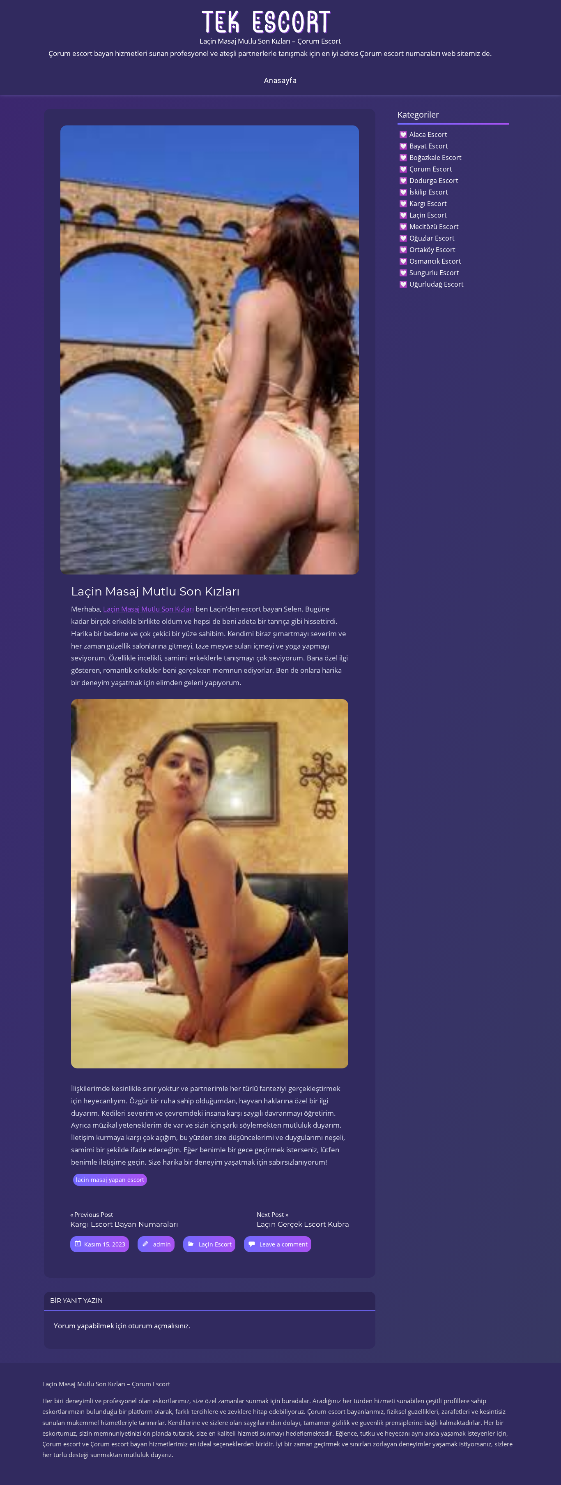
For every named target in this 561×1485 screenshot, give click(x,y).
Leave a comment (284, 1244)
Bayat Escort (428, 146)
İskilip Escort (428, 192)
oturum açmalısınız (158, 1325)
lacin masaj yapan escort (110, 1180)
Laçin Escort (215, 1244)
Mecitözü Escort (434, 226)
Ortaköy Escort (432, 249)
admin (162, 1244)
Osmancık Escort (435, 261)
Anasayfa (280, 80)
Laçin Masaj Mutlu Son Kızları (148, 609)
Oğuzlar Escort (432, 238)
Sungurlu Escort (434, 272)
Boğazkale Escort (435, 157)
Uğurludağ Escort (436, 284)
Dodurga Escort (433, 180)
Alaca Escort (428, 134)
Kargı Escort (428, 203)
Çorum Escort (430, 169)
